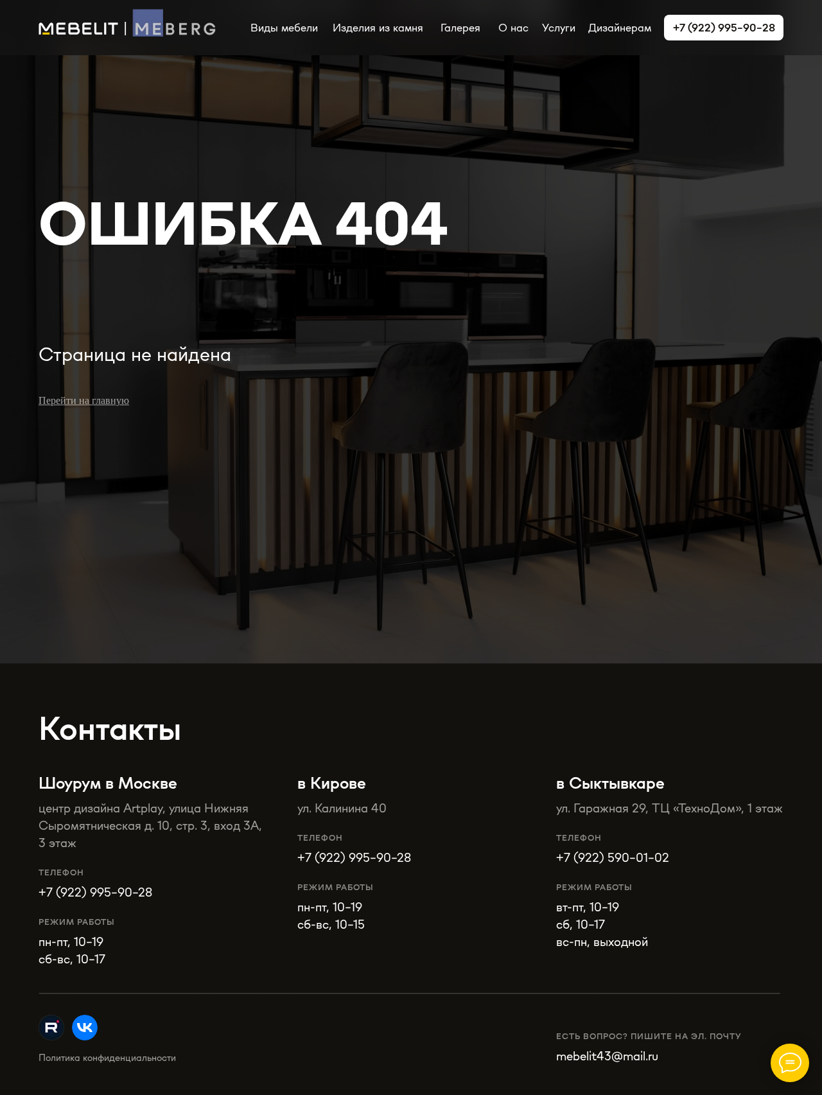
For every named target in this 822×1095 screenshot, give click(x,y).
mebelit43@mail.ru (607, 1055)
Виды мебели (284, 27)
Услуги (558, 27)
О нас (513, 27)
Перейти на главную (84, 400)
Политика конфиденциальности (107, 1057)
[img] (85, 1027)
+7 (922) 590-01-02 (612, 857)
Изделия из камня (378, 27)
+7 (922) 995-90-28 (354, 857)
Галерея (460, 27)
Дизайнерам (619, 27)
